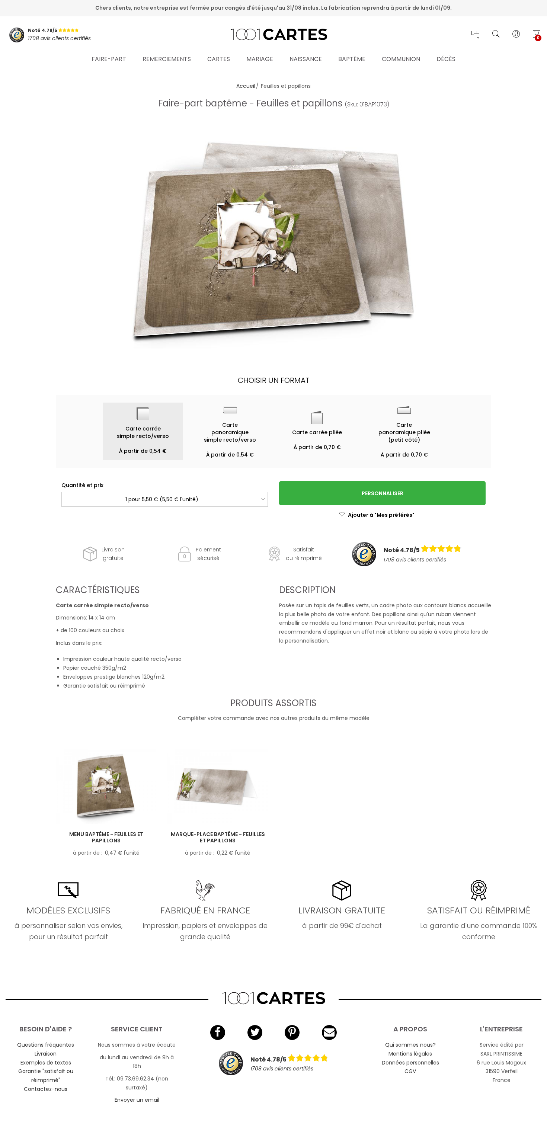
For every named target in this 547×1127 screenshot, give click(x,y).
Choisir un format (274, 380)
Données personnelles (410, 1062)
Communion (401, 59)
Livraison (46, 1053)
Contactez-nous (45, 1089)
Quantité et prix (82, 485)
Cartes (218, 59)
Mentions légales (410, 1053)
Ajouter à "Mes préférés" (381, 515)
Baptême (351, 59)
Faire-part (109, 59)
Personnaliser (382, 493)
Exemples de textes (45, 1062)
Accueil (245, 86)
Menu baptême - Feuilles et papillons (106, 837)
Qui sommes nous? (410, 1044)
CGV (410, 1071)
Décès (445, 59)
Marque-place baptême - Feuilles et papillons (218, 837)
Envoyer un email (137, 1100)
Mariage (259, 59)
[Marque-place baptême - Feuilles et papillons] (217, 787)
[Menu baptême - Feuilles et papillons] (106, 787)
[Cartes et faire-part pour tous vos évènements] (273, 35)
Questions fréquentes (45, 1044)
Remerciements (167, 59)
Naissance (306, 59)
